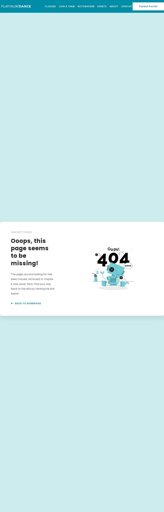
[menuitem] (50, 6)
